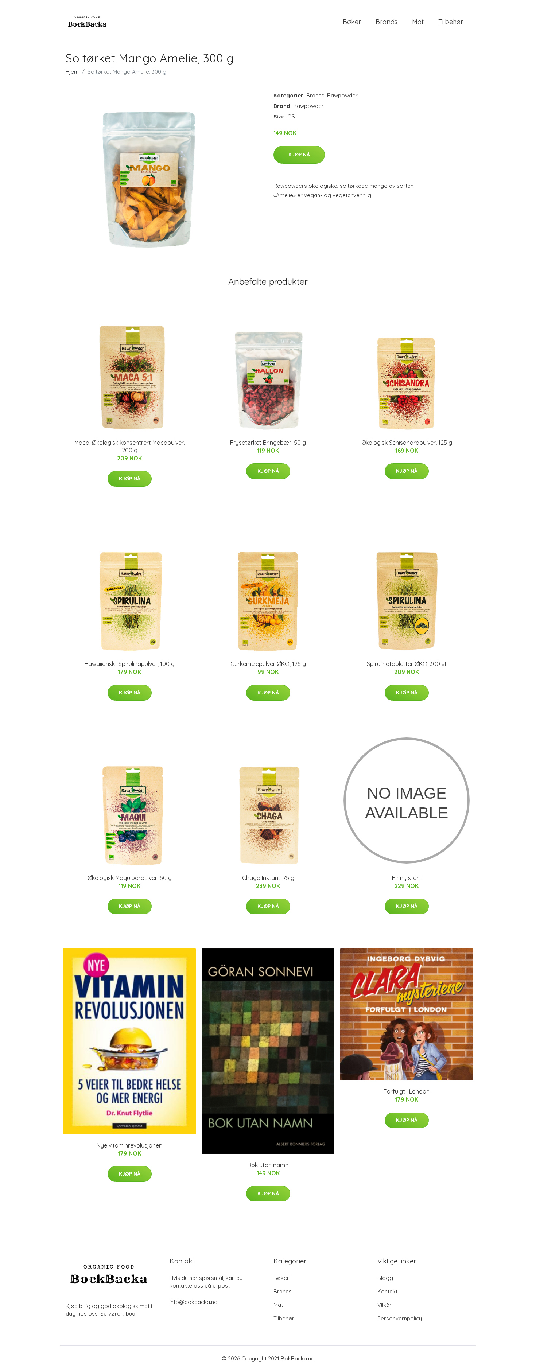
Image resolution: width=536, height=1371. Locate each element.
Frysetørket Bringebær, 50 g (268, 442)
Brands (386, 21)
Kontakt (387, 1291)
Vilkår (384, 1304)
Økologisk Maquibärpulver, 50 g (130, 877)
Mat (418, 21)
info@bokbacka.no (194, 1301)
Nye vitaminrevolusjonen (129, 1145)
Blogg (385, 1277)
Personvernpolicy (399, 1318)
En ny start (406, 877)
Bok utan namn (268, 1165)
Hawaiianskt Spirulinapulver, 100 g (129, 663)
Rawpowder (342, 95)
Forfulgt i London (407, 1091)
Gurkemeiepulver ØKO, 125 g (268, 663)
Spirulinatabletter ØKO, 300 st (407, 663)
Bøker (352, 21)
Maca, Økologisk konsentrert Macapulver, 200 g (129, 446)
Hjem (72, 71)
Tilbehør (450, 21)
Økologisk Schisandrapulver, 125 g (406, 442)
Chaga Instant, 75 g (268, 877)
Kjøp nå (299, 154)
